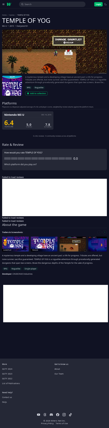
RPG (28, 87)
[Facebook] (57, 414)
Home (4, 15)
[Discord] (51, 414)
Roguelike (39, 87)
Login (98, 4)
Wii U (4, 26)
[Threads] (45, 414)
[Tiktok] (70, 414)
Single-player (30, 268)
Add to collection (38, 93)
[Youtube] (38, 414)
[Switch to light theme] (105, 4)
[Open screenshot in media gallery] (73, 244)
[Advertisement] (54, 197)
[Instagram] (64, 414)
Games (12, 15)
